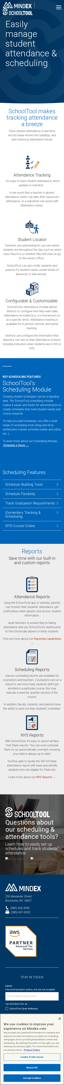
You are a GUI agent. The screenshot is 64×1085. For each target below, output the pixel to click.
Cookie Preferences (32, 1057)
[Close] (60, 1018)
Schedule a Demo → (16, 445)
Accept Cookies (32, 1078)
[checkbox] (32, 1009)
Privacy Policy (32, 1050)
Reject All (31, 1067)
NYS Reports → (46, 777)
